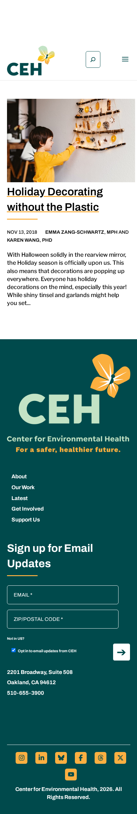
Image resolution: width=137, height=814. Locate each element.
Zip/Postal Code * (29, 613)
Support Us (25, 520)
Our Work (23, 487)
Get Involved (27, 509)
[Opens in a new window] (21, 758)
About (19, 477)
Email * (18, 589)
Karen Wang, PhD (29, 240)
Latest (19, 498)
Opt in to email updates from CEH (47, 651)
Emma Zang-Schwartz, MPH (81, 232)
